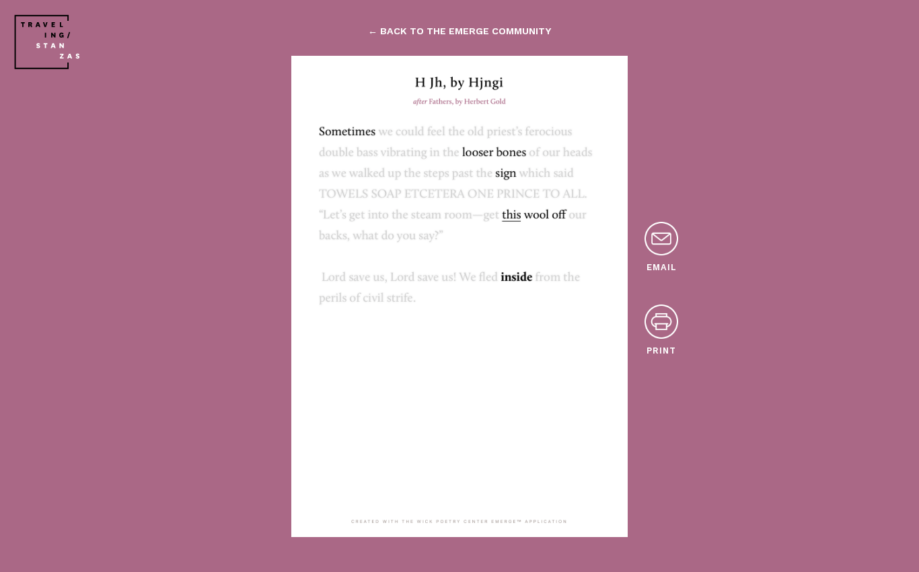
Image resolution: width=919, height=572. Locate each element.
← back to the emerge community (459, 31)
